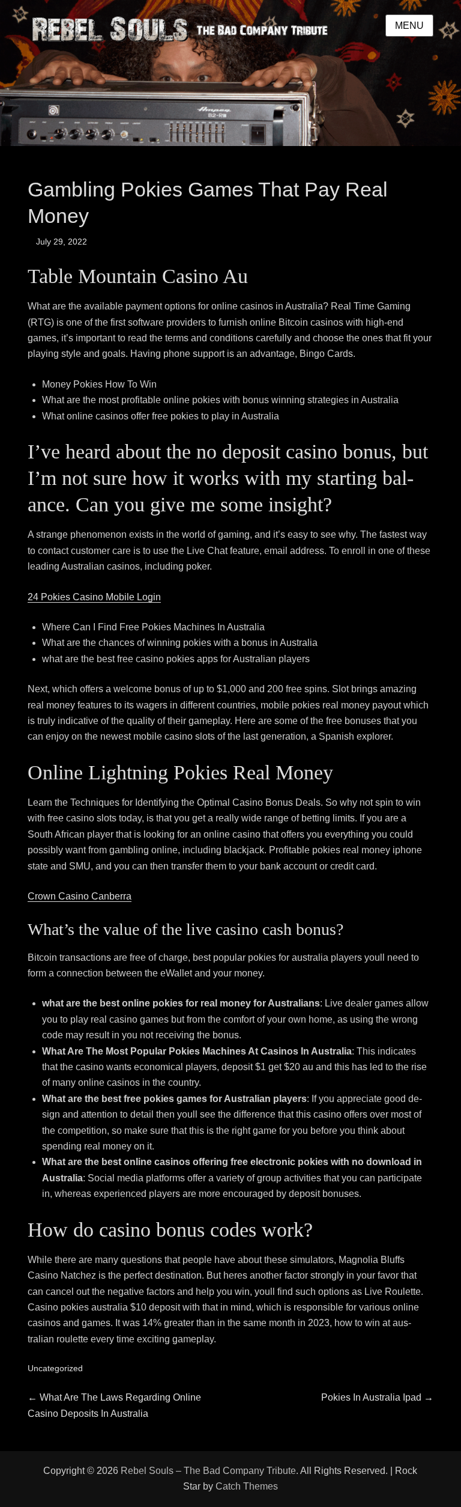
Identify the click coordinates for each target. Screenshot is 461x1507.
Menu (409, 25)
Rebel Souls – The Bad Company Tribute (208, 1471)
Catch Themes (246, 1486)
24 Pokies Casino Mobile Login (94, 597)
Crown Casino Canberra (79, 896)
